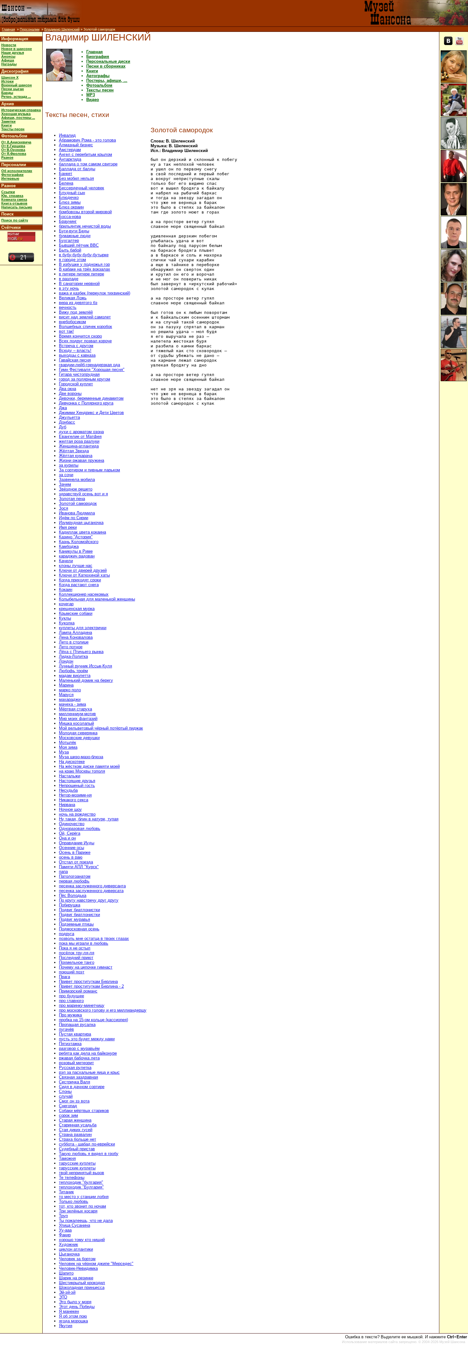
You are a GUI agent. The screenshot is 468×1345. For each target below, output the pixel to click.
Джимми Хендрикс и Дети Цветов (91, 412)
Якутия (65, 1325)
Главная (8, 29)
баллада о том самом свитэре (88, 164)
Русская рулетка (75, 1067)
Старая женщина (75, 1120)
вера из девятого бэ (78, 302)
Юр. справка (12, 196)
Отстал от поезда (76, 862)
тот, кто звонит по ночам (82, 1206)
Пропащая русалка (77, 1024)
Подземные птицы (76, 924)
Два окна (67, 388)
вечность (67, 307)
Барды (7, 93)
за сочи (66, 474)
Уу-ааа (65, 1230)
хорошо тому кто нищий (82, 1239)
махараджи (70, 699)
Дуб (62, 427)
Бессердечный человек (81, 187)
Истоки (7, 81)
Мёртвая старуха (75, 709)
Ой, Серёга (69, 833)
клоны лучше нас (75, 565)
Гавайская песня (75, 360)
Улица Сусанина (74, 1225)
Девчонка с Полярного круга (86, 403)
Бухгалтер (69, 240)
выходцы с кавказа (77, 355)
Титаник (66, 1191)
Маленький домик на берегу (86, 680)
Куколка (66, 623)
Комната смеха (14, 199)
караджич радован (77, 556)
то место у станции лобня (84, 1196)
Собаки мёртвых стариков (84, 1110)
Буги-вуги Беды (74, 231)
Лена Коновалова (76, 637)
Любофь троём (73, 670)
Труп (63, 1215)
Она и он (67, 838)
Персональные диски (108, 61)
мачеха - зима (72, 704)
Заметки (8, 121)
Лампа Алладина (75, 632)
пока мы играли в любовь (83, 943)
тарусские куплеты (77, 1163)
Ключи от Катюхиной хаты (84, 575)
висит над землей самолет (85, 317)
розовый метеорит (76, 1062)
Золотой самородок (78, 503)
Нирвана (67, 804)
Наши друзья (12, 53)
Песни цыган (12, 89)
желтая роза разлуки (79, 441)
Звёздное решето (75, 489)
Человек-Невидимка (78, 1268)
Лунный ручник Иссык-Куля (85, 666)
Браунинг (68, 221)
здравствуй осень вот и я (83, 493)
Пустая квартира (75, 1034)
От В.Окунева (13, 150)
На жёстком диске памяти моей (89, 766)
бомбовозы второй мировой (85, 211)
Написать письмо (16, 207)
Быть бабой (70, 250)
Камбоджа (69, 546)
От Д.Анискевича (16, 142)
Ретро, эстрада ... (16, 96)
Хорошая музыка (16, 114)
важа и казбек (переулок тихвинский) (94, 293)
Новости (8, 45)
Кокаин (65, 589)
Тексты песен (13, 129)
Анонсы (8, 56)
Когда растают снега (79, 584)
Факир (65, 1234)
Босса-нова (70, 216)
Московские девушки (79, 737)
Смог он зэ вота (74, 1101)
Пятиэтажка (70, 1043)
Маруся (66, 694)
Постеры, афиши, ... (106, 80)
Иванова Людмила (77, 513)
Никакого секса (73, 799)
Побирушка (69, 905)
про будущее (71, 995)
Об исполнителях (16, 171)
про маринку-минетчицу (81, 1005)
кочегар (66, 603)
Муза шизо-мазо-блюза (81, 756)
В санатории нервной (79, 283)
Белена (66, 183)
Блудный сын (72, 192)
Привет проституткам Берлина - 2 (91, 986)
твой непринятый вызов (81, 1172)
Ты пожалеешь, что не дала (86, 1220)
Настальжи (69, 776)
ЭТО (63, 1297)
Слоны (65, 1091)
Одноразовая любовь (79, 828)
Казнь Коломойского (78, 541)
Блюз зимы (70, 202)
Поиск (7, 214)
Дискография (15, 71)
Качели (66, 560)
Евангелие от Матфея (80, 436)
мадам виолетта (74, 675)
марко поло (70, 689)
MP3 (90, 94)
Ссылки (8, 192)
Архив (7, 103)
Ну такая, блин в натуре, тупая (88, 819)
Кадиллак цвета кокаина (82, 532)
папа (63, 871)
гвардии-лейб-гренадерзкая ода (89, 364)
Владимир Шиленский (62, 29)
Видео (92, 99)
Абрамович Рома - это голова (87, 140)
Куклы (65, 618)
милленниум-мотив (77, 713)
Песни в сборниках (105, 66)
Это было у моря (75, 1301)
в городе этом (72, 259)
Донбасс (67, 422)
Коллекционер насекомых (84, 594)
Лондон (66, 661)
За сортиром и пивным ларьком (89, 470)
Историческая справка (21, 110)
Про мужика (70, 1015)
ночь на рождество (77, 814)
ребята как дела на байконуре (88, 1053)
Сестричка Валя (74, 1082)
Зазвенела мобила (77, 479)
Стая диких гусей (75, 1129)
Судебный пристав (77, 1148)
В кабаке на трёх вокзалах (84, 269)
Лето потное (70, 646)
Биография (97, 56)
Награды (9, 64)
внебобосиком (72, 321)
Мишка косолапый (76, 723)
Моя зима (68, 747)
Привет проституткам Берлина (88, 981)
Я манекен (69, 1311)
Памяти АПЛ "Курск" (79, 866)
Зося (63, 508)
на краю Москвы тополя (82, 771)
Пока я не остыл (74, 948)
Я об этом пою (73, 1316)
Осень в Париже (74, 852)
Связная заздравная (78, 1077)
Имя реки (68, 527)
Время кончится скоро (80, 336)
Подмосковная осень (79, 929)
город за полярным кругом (84, 379)
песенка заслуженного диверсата (91, 890)
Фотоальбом (14, 136)
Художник (68, 1244)
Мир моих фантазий (78, 718)
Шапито (66, 1273)
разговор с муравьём (79, 1048)
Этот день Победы (77, 1306)
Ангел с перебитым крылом (85, 154)
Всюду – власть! (75, 350)
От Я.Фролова (13, 154)
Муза (64, 752)
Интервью (10, 178)
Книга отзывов (14, 203)
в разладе (68, 278)
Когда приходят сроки (80, 580)
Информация (15, 38)
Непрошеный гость (77, 785)
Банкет (65, 173)
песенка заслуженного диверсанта (92, 885)
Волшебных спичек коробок (85, 326)
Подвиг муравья (74, 919)
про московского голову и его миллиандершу (102, 1010)
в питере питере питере (81, 274)
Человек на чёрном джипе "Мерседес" (96, 1263)
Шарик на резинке (76, 1278)
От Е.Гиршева (13, 146)
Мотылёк (67, 742)
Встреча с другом (76, 345)
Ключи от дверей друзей (83, 570)
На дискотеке (72, 761)
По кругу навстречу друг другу (88, 900)
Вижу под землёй (76, 312)
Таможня (67, 1158)
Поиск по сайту (14, 220)
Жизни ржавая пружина (81, 460)
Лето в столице (74, 642)
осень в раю (70, 857)
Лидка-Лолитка (73, 656)
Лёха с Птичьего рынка (81, 651)
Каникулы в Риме (76, 551)
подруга (66, 933)
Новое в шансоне (16, 49)
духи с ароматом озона (81, 431)
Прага (64, 976)
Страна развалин (75, 1134)
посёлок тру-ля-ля (76, 952)
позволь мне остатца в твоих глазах (94, 938)
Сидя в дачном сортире (81, 1086)
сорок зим (68, 1115)
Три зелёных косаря (78, 1211)
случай (66, 1096)
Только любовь (73, 1201)
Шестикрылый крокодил (82, 1282)
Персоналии (29, 29)
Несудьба (68, 790)
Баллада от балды (77, 168)
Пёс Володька (72, 895)
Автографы (98, 75)
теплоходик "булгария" (81, 1182)
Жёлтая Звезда (74, 450)
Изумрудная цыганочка (81, 522)
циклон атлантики (76, 1249)
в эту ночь (69, 288)
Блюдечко (69, 197)
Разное (7, 157)
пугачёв (66, 1029)
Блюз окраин (71, 207)
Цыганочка (69, 1254)
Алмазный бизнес (76, 144)
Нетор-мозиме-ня (75, 795)
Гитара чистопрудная (79, 374)
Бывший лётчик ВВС (79, 245)
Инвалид (67, 135)
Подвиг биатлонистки (79, 909)
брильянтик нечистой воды (85, 226)
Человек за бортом (77, 1258)
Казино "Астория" (76, 536)
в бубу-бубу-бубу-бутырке (84, 254)
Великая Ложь (73, 297)
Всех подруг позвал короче (85, 340)
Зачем (65, 484)
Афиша (7, 60)
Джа (63, 407)
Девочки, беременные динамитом (91, 398)
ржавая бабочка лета (79, 1058)
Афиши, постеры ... (18, 118)
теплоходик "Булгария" (81, 1187)
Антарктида (70, 159)
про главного (71, 1000)
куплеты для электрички (82, 627)
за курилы (68, 465)
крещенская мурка (77, 608)
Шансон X (9, 77)
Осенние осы (71, 847)
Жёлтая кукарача (75, 455)
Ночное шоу (70, 809)
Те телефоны (71, 1177)
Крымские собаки (75, 613)
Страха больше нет (77, 1139)
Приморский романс (78, 991)
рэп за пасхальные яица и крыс (89, 1072)
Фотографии (12, 175)
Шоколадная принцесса (81, 1287)
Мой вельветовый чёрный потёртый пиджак (101, 728)
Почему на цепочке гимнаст (85, 967)
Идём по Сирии (73, 517)
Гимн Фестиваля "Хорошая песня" (91, 369)
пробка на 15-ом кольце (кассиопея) (93, 1019)
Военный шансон (16, 85)
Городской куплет (76, 384)
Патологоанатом (74, 876)
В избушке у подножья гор (84, 264)
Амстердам (70, 149)
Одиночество (71, 823)
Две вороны (70, 393)
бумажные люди (74, 235)
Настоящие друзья (77, 780)
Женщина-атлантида (79, 446)
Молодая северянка (78, 733)
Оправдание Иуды (76, 842)
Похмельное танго (76, 962)
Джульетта (69, 417)
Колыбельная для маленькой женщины (97, 599)
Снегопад (68, 1105)
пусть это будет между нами (87, 1038)
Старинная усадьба (77, 1125)
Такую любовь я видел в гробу (88, 1153)
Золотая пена (72, 498)
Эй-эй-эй (67, 1292)
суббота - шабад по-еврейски (87, 1144)
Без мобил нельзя (76, 178)
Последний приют (76, 957)
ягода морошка (73, 1321)
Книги (6, 125)
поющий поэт (71, 972)
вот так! (66, 331)
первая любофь (74, 881)
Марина (66, 685)
